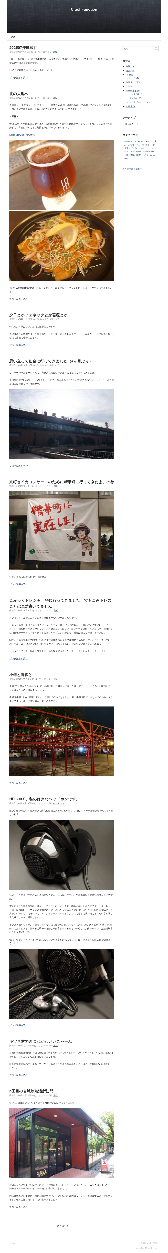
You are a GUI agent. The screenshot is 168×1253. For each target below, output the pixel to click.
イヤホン (131, 144)
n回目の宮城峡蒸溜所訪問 (31, 1091)
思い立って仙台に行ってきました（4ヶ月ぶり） (51, 361)
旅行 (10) (130, 66)
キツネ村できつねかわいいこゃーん (40, 1041)
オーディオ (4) (133, 90)
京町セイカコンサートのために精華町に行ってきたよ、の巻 (61, 481)
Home (12, 36)
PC (153, 140)
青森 (126, 158)
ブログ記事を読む (18, 77)
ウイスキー (146, 144)
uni (125, 145)
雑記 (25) (130, 70)
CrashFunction (84, 9)
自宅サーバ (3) (133, 82)
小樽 (126, 155)
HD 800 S (141, 141)
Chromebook (128, 141)
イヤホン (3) (135, 97)
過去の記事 (63, 1225)
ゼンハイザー (143, 148)
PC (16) (129, 74)
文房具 (132, 155)
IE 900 (148, 141)
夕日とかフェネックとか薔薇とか (38, 314)
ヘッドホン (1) (136, 93)
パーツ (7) (134, 78)
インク (138, 145)
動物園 (139, 151)
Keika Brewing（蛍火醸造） (23, 134)
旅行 (55, 51)
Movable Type (151, 1248)
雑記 (56, 319)
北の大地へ (19, 93)
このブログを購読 (133, 169)
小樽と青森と (20, 674)
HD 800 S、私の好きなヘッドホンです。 (44, 798)
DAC (135, 141)
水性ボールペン (149, 155)
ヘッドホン (58, 803)
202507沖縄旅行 (23, 47)
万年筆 (132, 151)
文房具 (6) (130, 106)
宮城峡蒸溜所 (148, 151)
